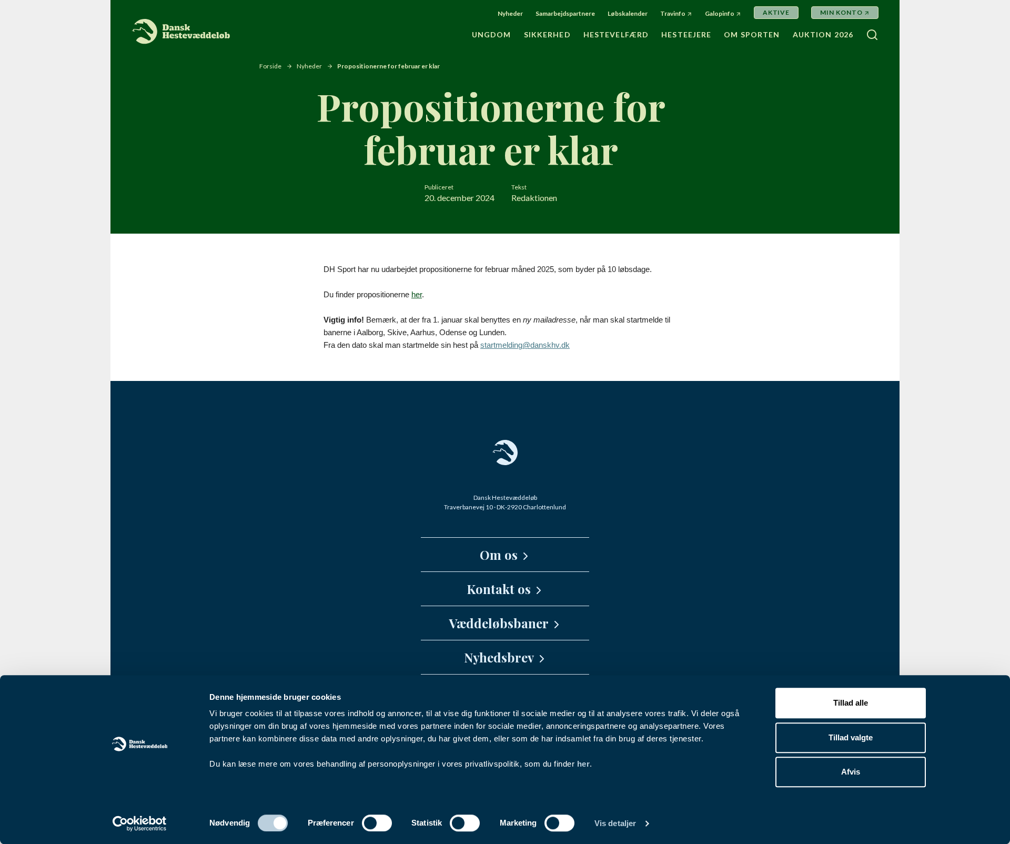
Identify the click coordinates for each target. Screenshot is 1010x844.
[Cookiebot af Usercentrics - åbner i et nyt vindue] (140, 823)
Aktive (776, 12)
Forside (270, 66)
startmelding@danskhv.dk (525, 345)
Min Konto (841, 12)
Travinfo (672, 13)
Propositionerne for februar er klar (388, 66)
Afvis (850, 771)
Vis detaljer (615, 823)
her (583, 763)
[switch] (377, 823)
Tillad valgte (851, 737)
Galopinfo (719, 13)
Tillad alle (850, 702)
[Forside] (181, 31)
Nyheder (510, 13)
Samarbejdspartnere (565, 13)
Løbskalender (628, 13)
